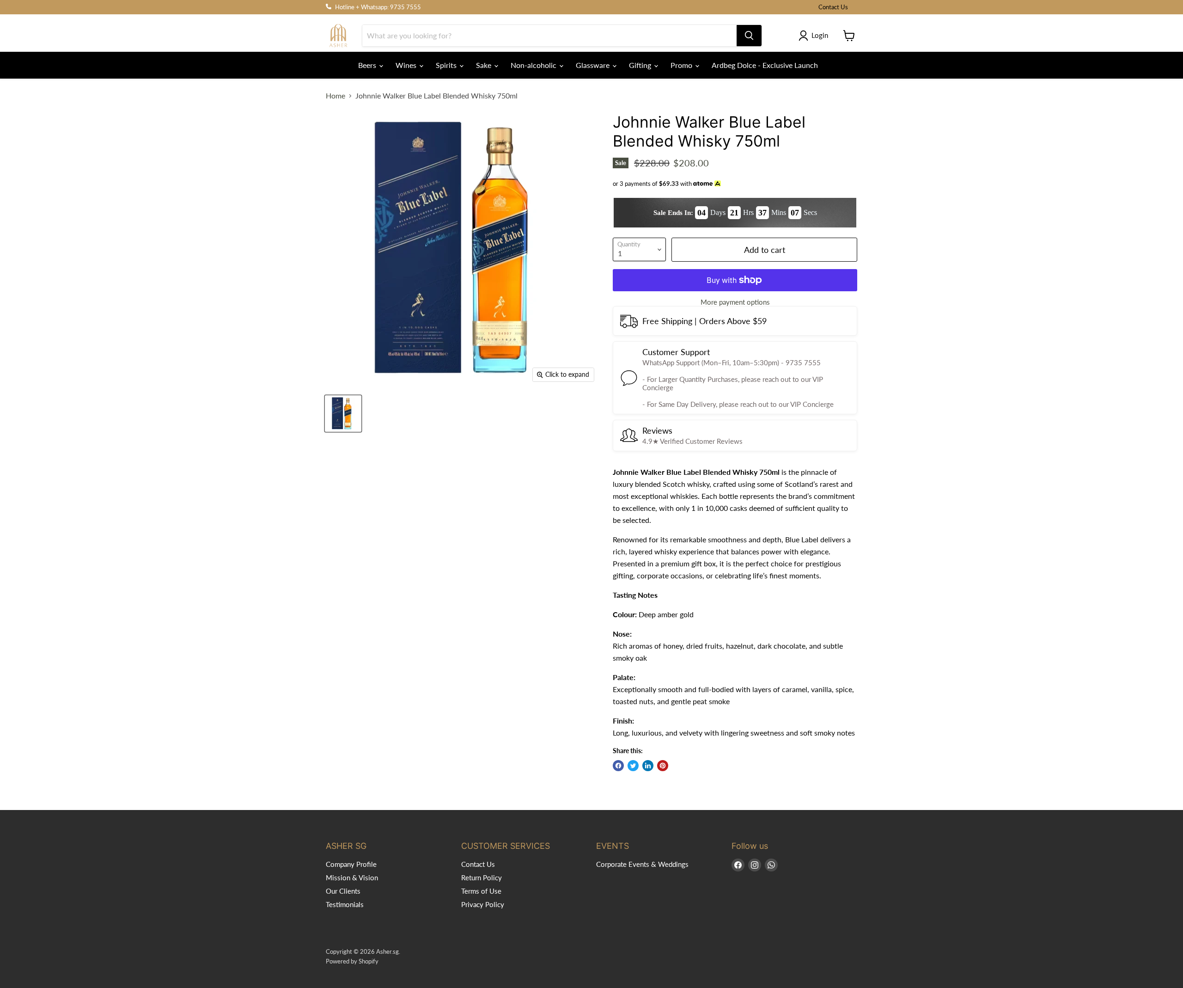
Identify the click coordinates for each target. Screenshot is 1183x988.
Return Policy (481, 877)
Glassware (593, 65)
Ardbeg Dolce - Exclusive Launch (765, 65)
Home (335, 96)
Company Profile (351, 864)
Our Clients (343, 891)
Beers (368, 65)
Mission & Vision (352, 877)
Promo (682, 65)
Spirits (447, 65)
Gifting (641, 65)
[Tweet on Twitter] (633, 765)
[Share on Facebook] (618, 765)
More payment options (735, 302)
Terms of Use (481, 891)
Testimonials (345, 904)
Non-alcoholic (534, 65)
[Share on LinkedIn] (647, 765)
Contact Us (833, 7)
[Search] (749, 35)
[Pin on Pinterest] (662, 765)
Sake (484, 65)
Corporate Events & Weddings (642, 864)
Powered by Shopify (352, 961)
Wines (407, 65)
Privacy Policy (482, 904)
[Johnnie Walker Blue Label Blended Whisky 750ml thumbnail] (343, 413)
